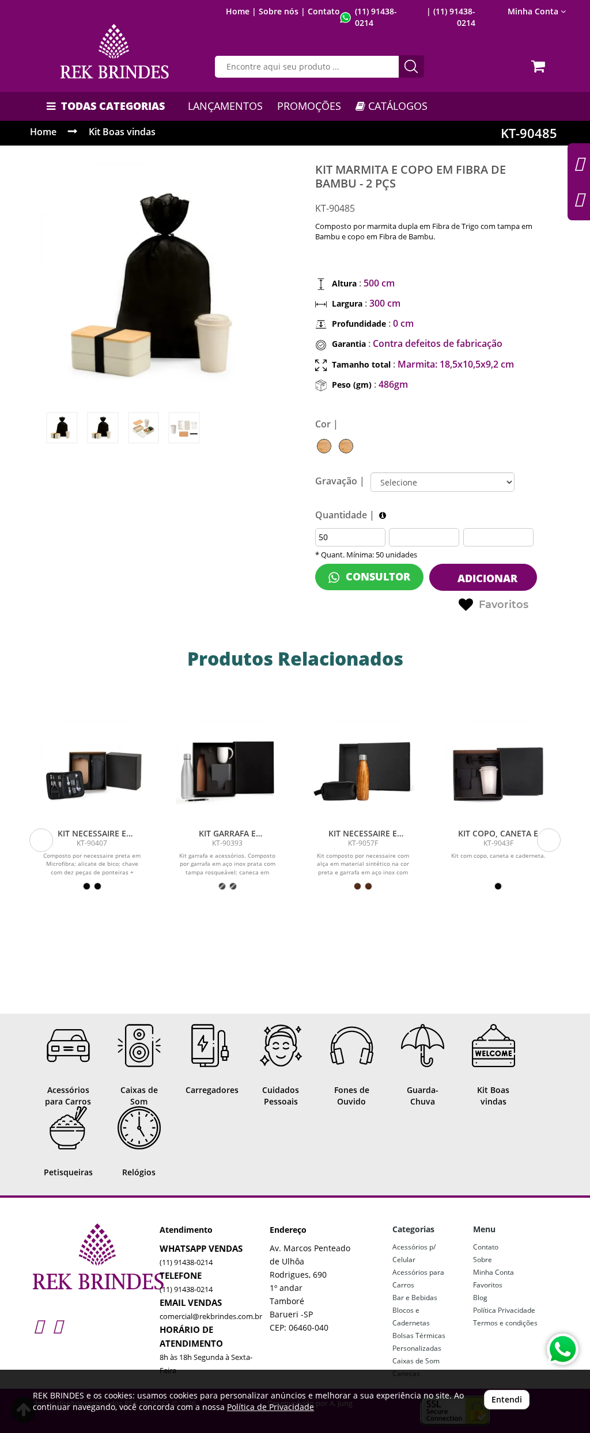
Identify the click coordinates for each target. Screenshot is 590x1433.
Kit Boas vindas (122, 131)
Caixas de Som (416, 1361)
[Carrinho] (540, 62)
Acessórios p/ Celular (414, 1253)
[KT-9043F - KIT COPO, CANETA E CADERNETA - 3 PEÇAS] (498, 771)
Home (43, 131)
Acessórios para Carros (418, 1278)
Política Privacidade (504, 1310)
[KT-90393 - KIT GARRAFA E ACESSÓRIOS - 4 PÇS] (227, 771)
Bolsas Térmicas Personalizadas (418, 1342)
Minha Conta (493, 1272)
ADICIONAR (486, 578)
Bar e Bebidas (414, 1297)
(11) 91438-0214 (186, 1262)
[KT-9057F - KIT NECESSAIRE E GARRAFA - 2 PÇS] (362, 771)
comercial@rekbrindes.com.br (211, 1316)
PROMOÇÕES (309, 106)
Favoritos (503, 604)
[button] (41, 840)
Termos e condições (505, 1323)
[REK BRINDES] (114, 51)
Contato (324, 11)
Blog (480, 1297)
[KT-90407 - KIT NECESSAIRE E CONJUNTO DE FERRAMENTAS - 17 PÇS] (91, 771)
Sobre (482, 1259)
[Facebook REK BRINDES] (57, 1325)
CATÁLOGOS (396, 106)
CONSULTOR (376, 576)
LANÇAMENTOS (225, 106)
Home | (241, 11)
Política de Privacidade (270, 1406)
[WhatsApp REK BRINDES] (562, 1349)
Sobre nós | (282, 11)
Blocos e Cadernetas (411, 1316)
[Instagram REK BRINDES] (38, 1325)
